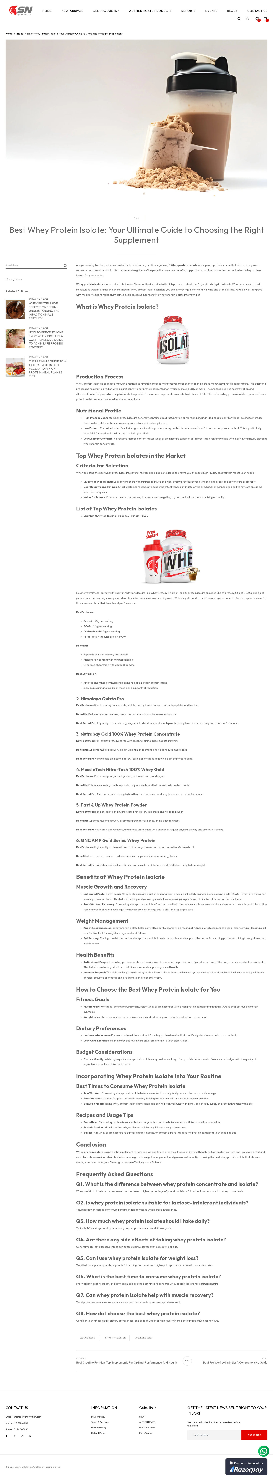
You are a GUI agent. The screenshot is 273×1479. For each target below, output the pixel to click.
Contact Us (257, 11)
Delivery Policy (98, 1427)
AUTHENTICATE (147, 1422)
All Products (105, 11)
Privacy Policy (98, 1416)
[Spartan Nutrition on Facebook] (7, 1435)
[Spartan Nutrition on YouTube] (30, 1435)
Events (211, 11)
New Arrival (72, 11)
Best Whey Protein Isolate (115, 1338)
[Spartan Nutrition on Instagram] (22, 1435)
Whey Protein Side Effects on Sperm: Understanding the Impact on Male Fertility (44, 310)
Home (47, 11)
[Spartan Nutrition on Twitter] (14, 1435)
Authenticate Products (150, 11)
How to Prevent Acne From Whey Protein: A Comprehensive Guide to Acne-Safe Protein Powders (46, 339)
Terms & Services (100, 1422)
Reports (188, 11)
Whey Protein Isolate (143, 1338)
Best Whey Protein (87, 1338)
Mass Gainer (145, 1432)
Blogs (232, 11)
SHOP (142, 1416)
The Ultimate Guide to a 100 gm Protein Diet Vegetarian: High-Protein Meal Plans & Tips (47, 368)
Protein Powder (147, 1427)
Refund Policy (98, 1432)
